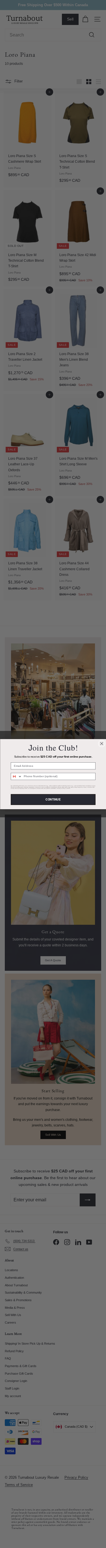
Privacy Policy (61, 788)
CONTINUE (53, 799)
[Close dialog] (101, 743)
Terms (68, 788)
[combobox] (16, 776)
